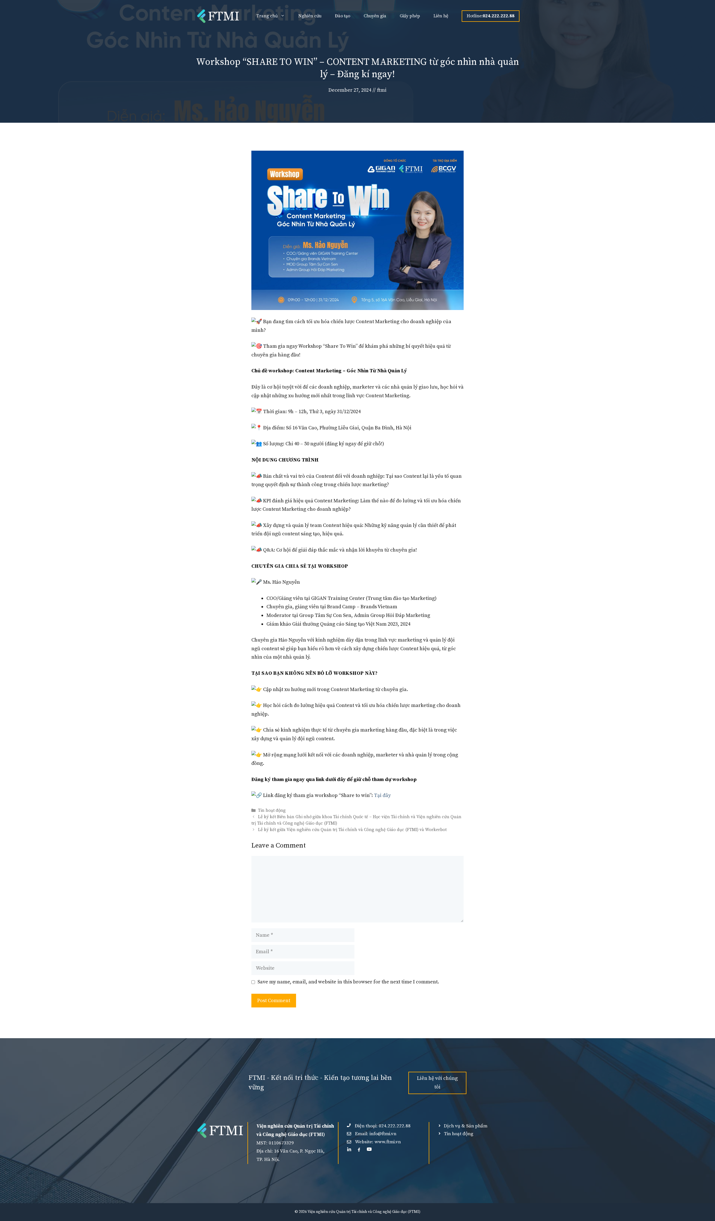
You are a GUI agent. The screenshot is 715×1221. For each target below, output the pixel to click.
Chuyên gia (375, 16)
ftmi (382, 90)
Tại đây (382, 795)
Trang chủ (267, 16)
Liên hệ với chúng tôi (437, 1082)
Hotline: (490, 16)
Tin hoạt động (272, 810)
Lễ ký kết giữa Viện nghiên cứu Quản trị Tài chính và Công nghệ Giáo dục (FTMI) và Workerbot (352, 830)
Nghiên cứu (309, 16)
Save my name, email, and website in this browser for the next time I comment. (348, 982)
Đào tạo (342, 16)
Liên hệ (440, 16)
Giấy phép (410, 16)
